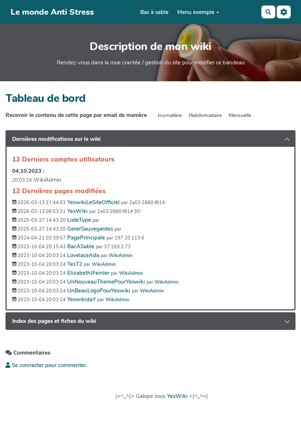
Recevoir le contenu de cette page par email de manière (76, 115)
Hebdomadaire (205, 115)
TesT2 (74, 264)
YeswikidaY (81, 299)
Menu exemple (195, 12)
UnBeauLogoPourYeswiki (98, 290)
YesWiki (77, 211)
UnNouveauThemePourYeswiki (106, 281)
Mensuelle (240, 115)
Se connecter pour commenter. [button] (48, 365)
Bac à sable (154, 12)
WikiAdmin (121, 255)
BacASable (80, 246)
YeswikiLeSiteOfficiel (93, 202)
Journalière (169, 115)
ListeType (79, 220)
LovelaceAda (83, 255)
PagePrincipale (86, 237)
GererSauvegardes (90, 228)
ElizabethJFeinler (88, 273)
